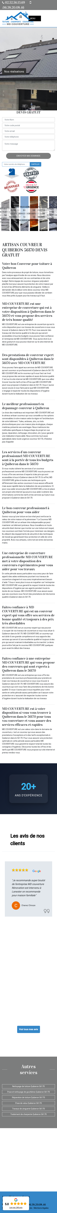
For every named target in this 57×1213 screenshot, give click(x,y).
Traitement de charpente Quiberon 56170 (28, 1114)
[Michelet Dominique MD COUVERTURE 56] (18, 18)
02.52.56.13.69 (14, 2)
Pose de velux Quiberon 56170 (28, 1103)
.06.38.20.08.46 (36, 1204)
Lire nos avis (15, 1208)
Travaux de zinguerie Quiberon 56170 (28, 1109)
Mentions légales (41, 1208)
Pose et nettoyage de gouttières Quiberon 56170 (28, 1092)
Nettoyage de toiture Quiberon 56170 (28, 1086)
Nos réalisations (14, 71)
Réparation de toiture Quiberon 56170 (28, 1097)
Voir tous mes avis (28, 1029)
